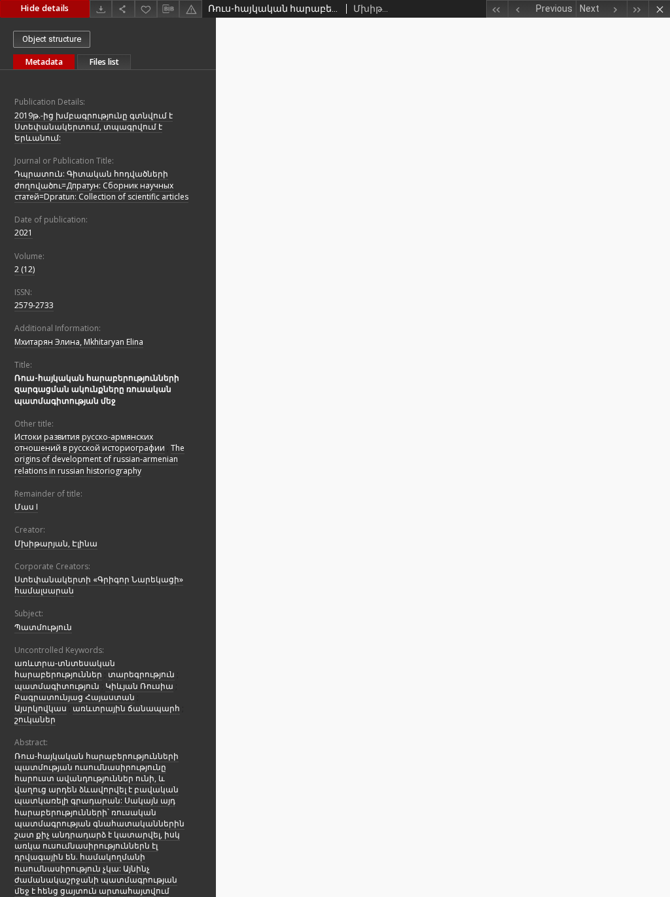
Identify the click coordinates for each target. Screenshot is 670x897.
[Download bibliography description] (168, 9)
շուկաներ (35, 719)
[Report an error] (190, 9)
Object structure (51, 39)
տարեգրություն (141, 674)
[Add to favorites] (146, 9)
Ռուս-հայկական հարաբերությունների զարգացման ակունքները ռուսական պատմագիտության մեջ (96, 389)
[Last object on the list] (637, 9)
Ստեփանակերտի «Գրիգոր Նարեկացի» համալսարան (98, 585)
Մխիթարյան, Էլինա (55, 543)
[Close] (659, 9)
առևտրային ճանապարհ (126, 708)
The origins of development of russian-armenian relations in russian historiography (99, 459)
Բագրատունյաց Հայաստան (74, 697)
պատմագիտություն (56, 686)
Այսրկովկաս (40, 708)
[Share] (123, 9)
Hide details (44, 8)
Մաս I (26, 506)
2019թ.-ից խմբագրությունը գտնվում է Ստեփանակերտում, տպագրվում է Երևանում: (93, 126)
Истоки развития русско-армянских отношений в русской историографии (89, 442)
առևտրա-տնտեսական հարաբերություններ (64, 669)
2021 (23, 232)
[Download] (101, 9)
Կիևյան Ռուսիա (139, 686)
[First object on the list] (497, 9)
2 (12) (24, 269)
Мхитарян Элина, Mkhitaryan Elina (78, 341)
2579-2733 (34, 305)
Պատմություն (43, 627)
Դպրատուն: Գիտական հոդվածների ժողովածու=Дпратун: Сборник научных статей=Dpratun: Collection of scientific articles (101, 185)
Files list (104, 61)
